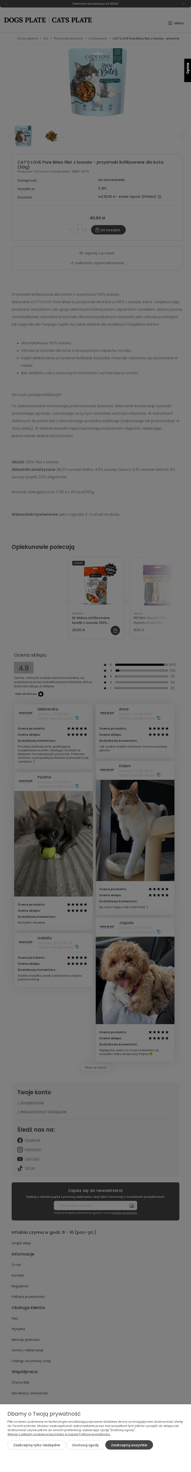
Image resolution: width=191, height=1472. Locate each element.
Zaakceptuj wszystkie (129, 1445)
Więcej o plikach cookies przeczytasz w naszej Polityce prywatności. (59, 1434)
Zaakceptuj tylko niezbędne (36, 1445)
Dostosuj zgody (85, 1445)
